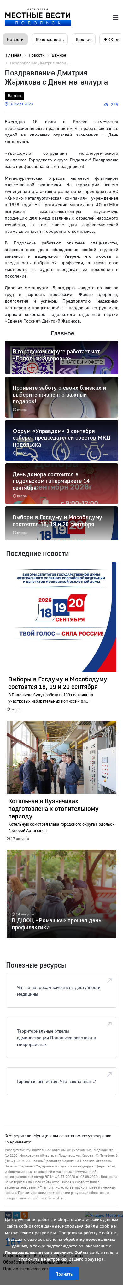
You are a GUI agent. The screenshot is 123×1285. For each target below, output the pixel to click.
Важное (83, 39)
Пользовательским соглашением (38, 1252)
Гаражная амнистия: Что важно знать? (56, 1081)
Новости (15, 39)
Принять (64, 1273)
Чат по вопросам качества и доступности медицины (59, 991)
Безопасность (50, 39)
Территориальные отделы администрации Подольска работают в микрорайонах (56, 1037)
